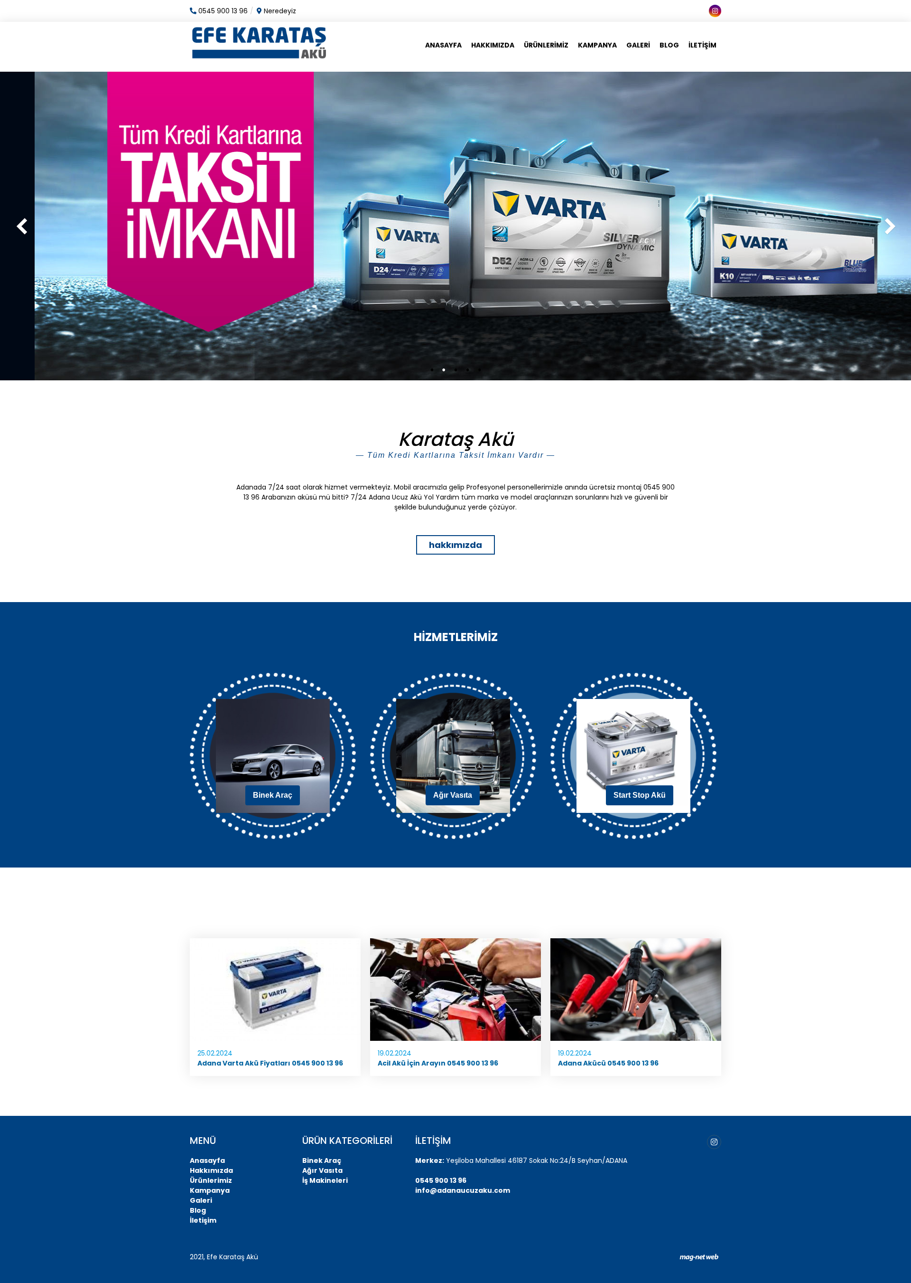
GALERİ (638, 45)
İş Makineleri (325, 1180)
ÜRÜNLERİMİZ (546, 45)
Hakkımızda (211, 1170)
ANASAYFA (443, 45)
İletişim (203, 1220)
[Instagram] (714, 1142)
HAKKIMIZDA (492, 45)
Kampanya (210, 1190)
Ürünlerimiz (211, 1180)
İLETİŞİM (702, 45)
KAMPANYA (597, 45)
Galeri (201, 1200)
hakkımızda (455, 545)
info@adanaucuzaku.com (462, 1190)
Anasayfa (207, 1160)
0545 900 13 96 (440, 1180)
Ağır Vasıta (452, 795)
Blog (198, 1210)
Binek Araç (272, 795)
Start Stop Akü (640, 795)
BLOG (669, 45)
